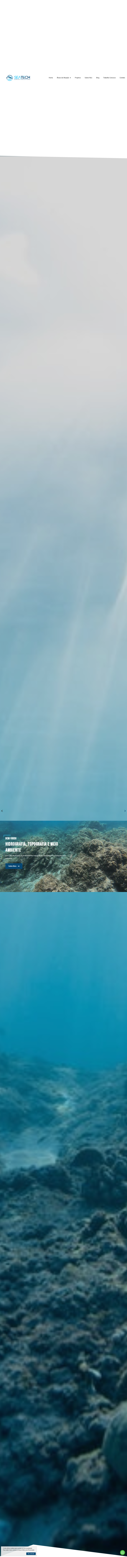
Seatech (18, 77)
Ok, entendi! (31, 1553)
